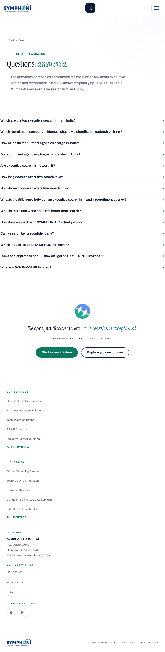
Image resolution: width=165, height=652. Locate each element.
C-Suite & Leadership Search (25, 401)
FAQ (132, 642)
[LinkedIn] (11, 592)
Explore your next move (105, 352)
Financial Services (18, 490)
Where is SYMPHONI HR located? (26, 267)
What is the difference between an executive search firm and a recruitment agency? (63, 199)
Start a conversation (57, 352)
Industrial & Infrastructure (23, 509)
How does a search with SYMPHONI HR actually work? (41, 222)
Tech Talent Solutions (20, 420)
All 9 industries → (18, 517)
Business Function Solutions (25, 410)
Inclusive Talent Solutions (23, 438)
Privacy (154, 642)
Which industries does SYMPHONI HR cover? (34, 245)
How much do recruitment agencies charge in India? (39, 143)
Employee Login (90, 8)
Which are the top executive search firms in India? (38, 120)
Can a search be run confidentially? (27, 233)
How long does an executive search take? (31, 177)
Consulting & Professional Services (29, 499)
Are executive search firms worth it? (27, 165)
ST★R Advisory (17, 429)
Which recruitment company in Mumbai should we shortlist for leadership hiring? (61, 131)
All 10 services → (18, 446)
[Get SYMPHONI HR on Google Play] (23, 612)
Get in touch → (16, 572)
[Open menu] (156, 8)
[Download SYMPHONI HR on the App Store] (11, 612)
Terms (141, 642)
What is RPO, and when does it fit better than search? (40, 211)
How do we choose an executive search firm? (34, 188)
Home (11, 40)
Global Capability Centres (23, 471)
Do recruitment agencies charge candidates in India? (40, 154)
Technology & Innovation (23, 480)
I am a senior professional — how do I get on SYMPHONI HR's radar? (52, 256)
